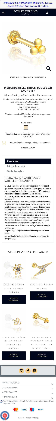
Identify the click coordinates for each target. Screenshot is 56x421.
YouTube (34, 370)
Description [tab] (12, 161)
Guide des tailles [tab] (15, 172)
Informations (9, 397)
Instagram (21, 370)
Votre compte (9, 392)
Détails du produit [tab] (16, 166)
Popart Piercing (10, 383)
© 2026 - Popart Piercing (28, 418)
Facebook (28, 370)
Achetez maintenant (14, 299)
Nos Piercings (9, 388)
